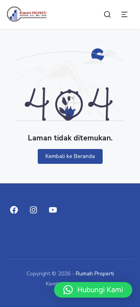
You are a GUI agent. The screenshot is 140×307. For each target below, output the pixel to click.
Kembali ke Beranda (70, 156)
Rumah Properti (95, 273)
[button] (93, 290)
